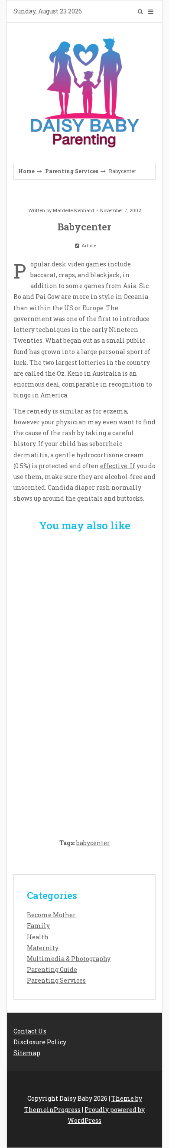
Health (38, 937)
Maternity (42, 948)
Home (26, 171)
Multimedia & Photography (68, 958)
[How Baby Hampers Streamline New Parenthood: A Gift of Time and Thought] (84, 679)
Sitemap (26, 1053)
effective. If (117, 466)
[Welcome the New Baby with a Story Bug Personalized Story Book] (84, 590)
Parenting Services (71, 171)
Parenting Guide (52, 969)
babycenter (93, 843)
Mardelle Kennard (73, 210)
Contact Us (29, 1031)
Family (38, 926)
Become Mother (51, 915)
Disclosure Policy (39, 1042)
